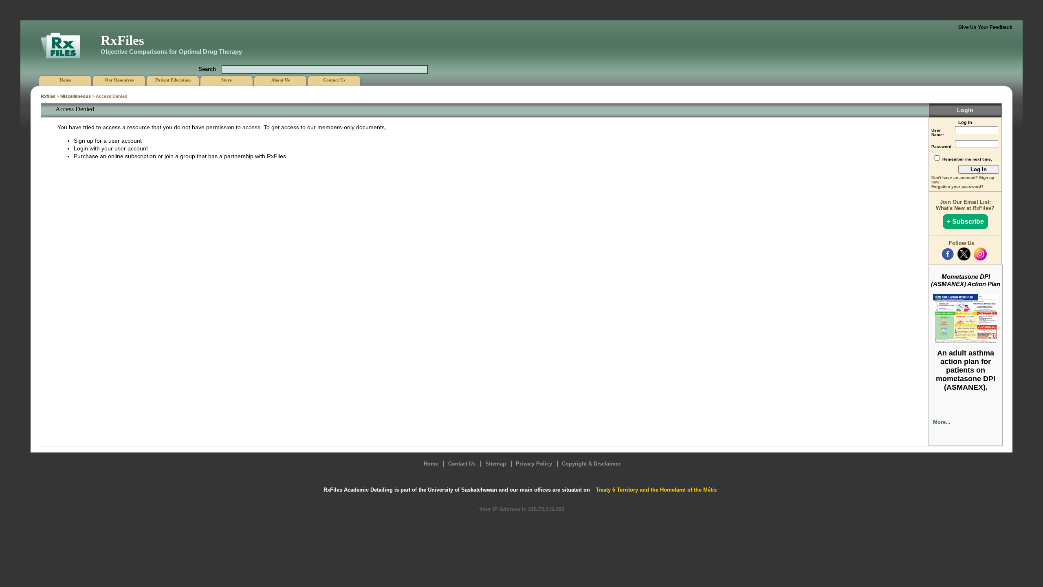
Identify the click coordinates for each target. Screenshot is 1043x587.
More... (942, 422)
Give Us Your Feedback (985, 27)
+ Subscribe (965, 221)
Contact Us (461, 464)
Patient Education (173, 79)
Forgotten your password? (957, 186)
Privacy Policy (534, 464)
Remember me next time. (967, 159)
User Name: (937, 132)
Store (226, 79)
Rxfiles (48, 96)
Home (431, 464)
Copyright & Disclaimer (591, 464)
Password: (942, 146)
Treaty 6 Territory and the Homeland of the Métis (656, 490)
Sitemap (495, 464)
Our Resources (119, 79)
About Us (280, 79)
